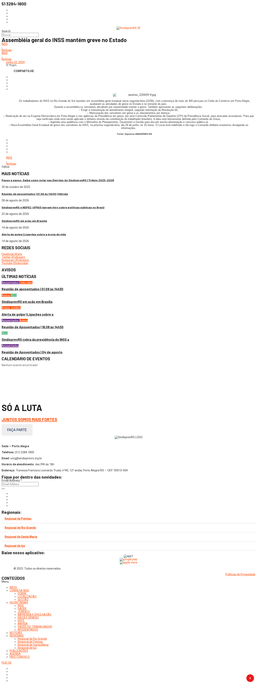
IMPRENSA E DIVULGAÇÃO (34, 614)
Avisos (6, 295)
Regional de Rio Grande (20, 527)
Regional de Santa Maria (21, 536)
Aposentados (10, 282)
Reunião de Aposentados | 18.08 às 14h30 (32, 327)
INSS (5, 44)
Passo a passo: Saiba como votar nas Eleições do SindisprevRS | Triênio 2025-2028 (58, 180)
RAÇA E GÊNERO (28, 617)
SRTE (21, 620)
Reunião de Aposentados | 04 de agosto (32, 352)
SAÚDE (22, 608)
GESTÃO (23, 599)
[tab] (128, 518)
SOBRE (22, 593)
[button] (128, 581)
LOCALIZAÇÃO (27, 596)
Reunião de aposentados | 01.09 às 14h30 (32, 289)
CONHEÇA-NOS (19, 590)
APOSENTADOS (28, 629)
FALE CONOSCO (20, 656)
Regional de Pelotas (18, 518)
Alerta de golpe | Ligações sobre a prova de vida (34, 234)
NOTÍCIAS (16, 632)
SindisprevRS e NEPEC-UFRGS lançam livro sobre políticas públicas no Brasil (53, 207)
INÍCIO (13, 587)
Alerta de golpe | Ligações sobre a (27, 314)
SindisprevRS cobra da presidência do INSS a (35, 339)
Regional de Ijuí (15, 545)
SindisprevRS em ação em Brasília (24, 220)
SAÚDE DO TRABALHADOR (35, 626)
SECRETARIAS (19, 602)
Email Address (12, 480)
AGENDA (15, 653)
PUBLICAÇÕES (19, 650)
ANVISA (23, 623)
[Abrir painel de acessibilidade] (250, 678)
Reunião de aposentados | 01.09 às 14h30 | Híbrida (35, 194)
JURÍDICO (24, 611)
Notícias (7, 50)
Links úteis (26, 282)
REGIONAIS (17, 635)
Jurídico (16, 307)
